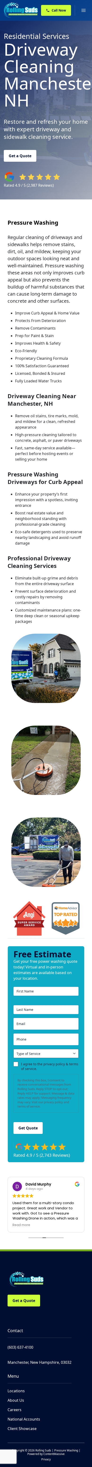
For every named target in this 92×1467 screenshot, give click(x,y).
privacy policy (53, 1102)
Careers (14, 1409)
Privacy (46, 1459)
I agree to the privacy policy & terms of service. (49, 1066)
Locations (16, 1390)
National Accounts (24, 1419)
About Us (16, 1400)
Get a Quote (20, 155)
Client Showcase (22, 1428)
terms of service (28, 1106)
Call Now (59, 10)
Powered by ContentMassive (46, 1454)
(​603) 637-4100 (20, 1347)
